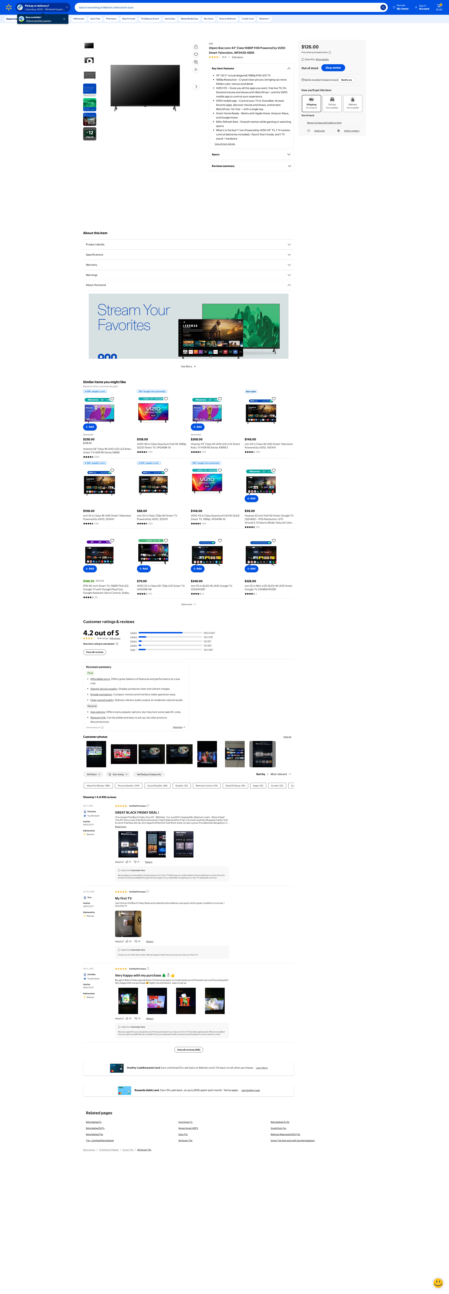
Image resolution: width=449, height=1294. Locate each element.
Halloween (79, 18)
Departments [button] (13, 18)
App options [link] (97, 712)
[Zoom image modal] (196, 62)
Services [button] (35, 18)
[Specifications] (289, 254)
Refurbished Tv (94, 1122)
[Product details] (289, 244)
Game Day (170, 18)
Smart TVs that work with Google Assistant (293, 1140)
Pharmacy (111, 18)
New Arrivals (128, 18)
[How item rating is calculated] (117, 643)
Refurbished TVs (94, 1134)
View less (177, 727)
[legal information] (329, 52)
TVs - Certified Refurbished (100, 1140)
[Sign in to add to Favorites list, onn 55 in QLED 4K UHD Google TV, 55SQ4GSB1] (220, 540)
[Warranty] (289, 265)
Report (148, 862)
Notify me (346, 79)
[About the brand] (289, 285)
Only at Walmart (227, 18)
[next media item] (196, 86)
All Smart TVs (185, 1140)
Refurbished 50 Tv (95, 1128)
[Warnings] (289, 275)
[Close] (65, 19)
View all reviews (94, 652)
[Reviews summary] (229, 57)
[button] (401, 7)
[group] (226, 57)
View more (186, 604)
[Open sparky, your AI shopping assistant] (438, 1283)
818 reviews (115, 638)
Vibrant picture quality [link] (104, 688)
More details (322, 59)
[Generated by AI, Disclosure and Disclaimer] (102, 727)
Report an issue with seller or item (324, 122)
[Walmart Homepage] (8, 7)
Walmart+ (264, 18)
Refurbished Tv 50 (280, 1122)
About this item (95, 233)
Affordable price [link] (100, 679)
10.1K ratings (237, 57)
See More (186, 366)
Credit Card (248, 18)
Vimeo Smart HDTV (188, 1128)
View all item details (225, 144)
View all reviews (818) (188, 1049)
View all (287, 736)
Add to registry (352, 130)
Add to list (319, 130)
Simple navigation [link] (101, 694)
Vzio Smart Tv (185, 1122)
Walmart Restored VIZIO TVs (285, 1134)
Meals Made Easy (189, 18)
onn (211, 43)
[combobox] (231, 7)
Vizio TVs (183, 1134)
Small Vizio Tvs (278, 1128)
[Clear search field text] (375, 7)
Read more (120, 826)
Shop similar (333, 67)
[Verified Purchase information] (147, 805)
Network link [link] (98, 717)
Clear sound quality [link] (102, 700)
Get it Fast (95, 18)
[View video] (196, 70)
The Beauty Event (150, 18)
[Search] (383, 7)
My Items (208, 18)
